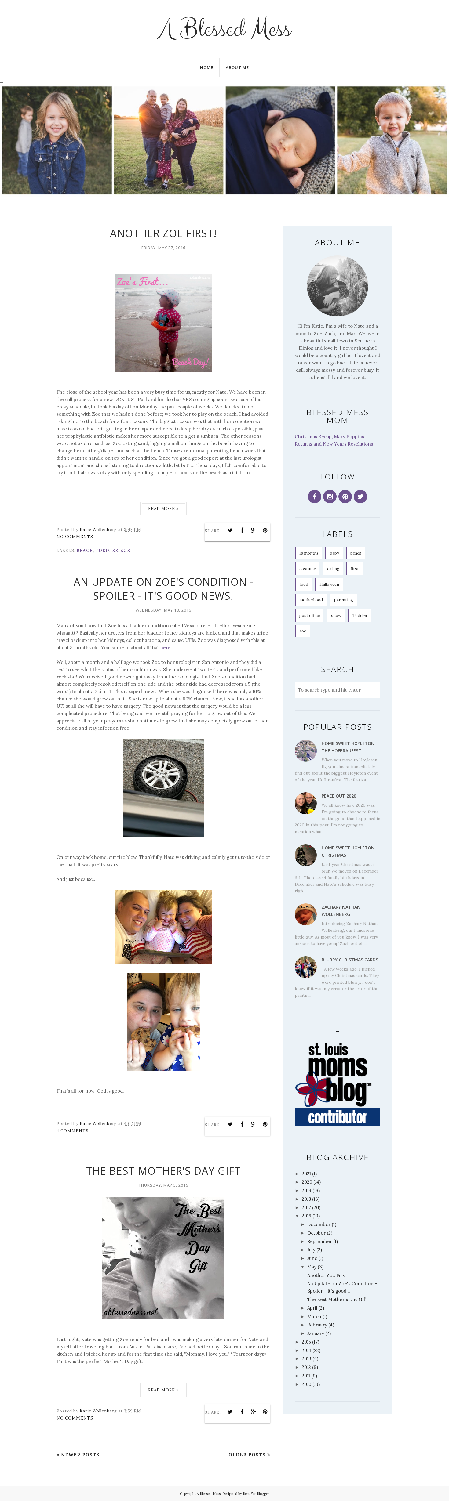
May (311, 1267)
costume (307, 568)
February (317, 1325)
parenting (343, 599)
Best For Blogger (256, 1494)
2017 (306, 1207)
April (312, 1308)
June (312, 1258)
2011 (306, 1376)
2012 (306, 1367)
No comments (75, 536)
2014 (306, 1350)
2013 (306, 1359)
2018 (306, 1199)
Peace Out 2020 (339, 796)
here (165, 647)
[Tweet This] (230, 530)
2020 (307, 1182)
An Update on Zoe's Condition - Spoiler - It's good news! (163, 589)
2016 (306, 1216)
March (314, 1316)
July (311, 1250)
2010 (306, 1384)
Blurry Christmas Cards (350, 960)
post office (309, 615)
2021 (306, 1174)
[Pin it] (265, 530)
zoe (125, 550)
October (316, 1233)
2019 (306, 1190)
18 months (309, 553)
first (355, 568)
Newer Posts (80, 1455)
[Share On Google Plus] (253, 530)
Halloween (329, 584)
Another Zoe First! (163, 233)
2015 (306, 1342)
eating (333, 568)
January (315, 1333)
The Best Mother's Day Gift (163, 1171)
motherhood (311, 599)
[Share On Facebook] (242, 530)
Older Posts (247, 1455)
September (319, 1241)
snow (336, 615)
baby (334, 553)
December (318, 1224)
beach (85, 550)
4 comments (73, 1131)
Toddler (107, 550)
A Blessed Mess (224, 29)
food (303, 584)
